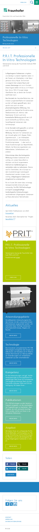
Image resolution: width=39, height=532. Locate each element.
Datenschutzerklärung (13, 521)
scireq (18, 257)
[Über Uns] (19, 234)
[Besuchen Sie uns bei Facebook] (7, 504)
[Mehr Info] (19, 299)
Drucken (10, 474)
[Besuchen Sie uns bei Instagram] (15, 504)
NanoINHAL (9, 219)
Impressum (8, 519)
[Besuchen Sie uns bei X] (11, 504)
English (23, 2)
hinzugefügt (10, 213)
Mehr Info (13, 335)
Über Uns (13, 277)
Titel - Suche (31, 2)
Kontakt (8, 517)
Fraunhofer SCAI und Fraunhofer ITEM (14, 16)
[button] (10, 464)
